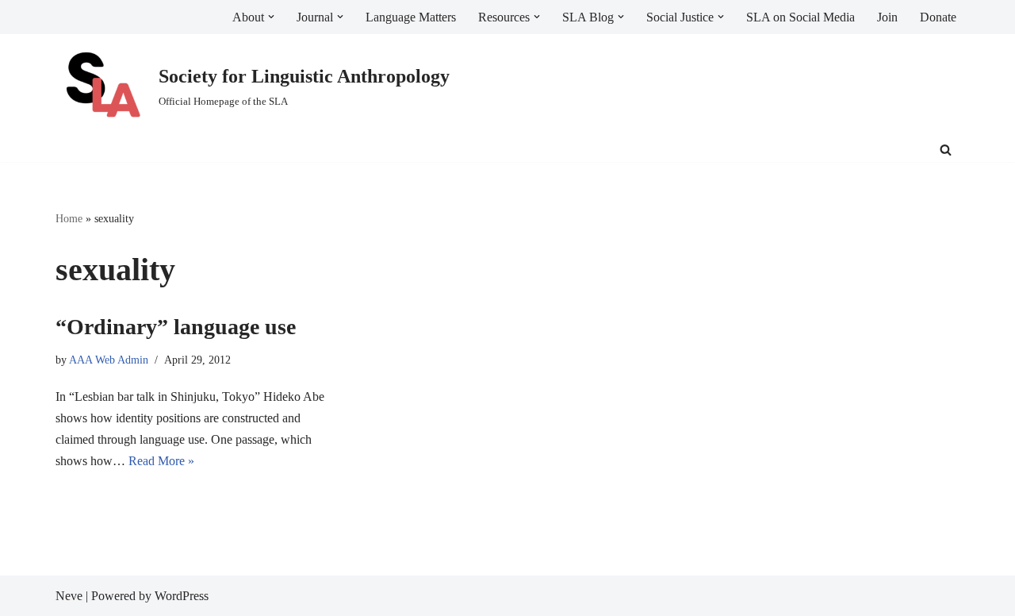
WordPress (182, 596)
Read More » (161, 461)
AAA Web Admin (108, 359)
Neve (69, 596)
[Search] (946, 150)
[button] (271, 16)
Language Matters (411, 17)
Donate (938, 17)
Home (69, 219)
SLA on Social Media (800, 17)
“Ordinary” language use (176, 326)
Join (887, 17)
